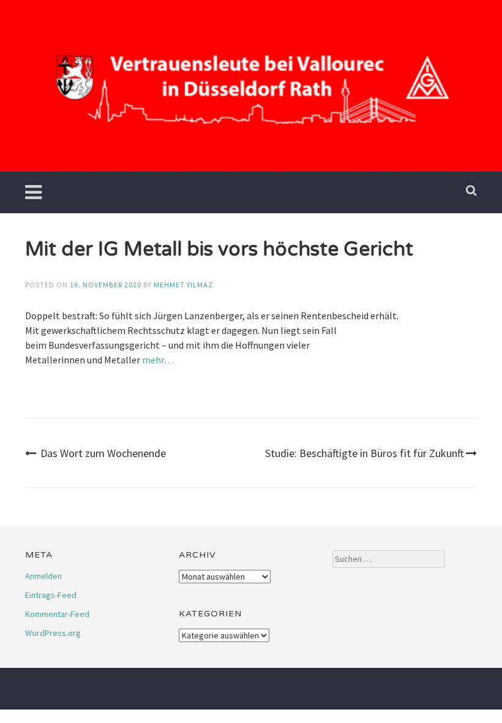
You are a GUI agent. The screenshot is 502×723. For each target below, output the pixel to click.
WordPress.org (53, 632)
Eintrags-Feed (51, 594)
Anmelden (43, 575)
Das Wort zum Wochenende (103, 453)
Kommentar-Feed (57, 613)
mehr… (158, 360)
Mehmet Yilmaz (183, 284)
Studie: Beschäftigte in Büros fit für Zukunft (364, 453)
